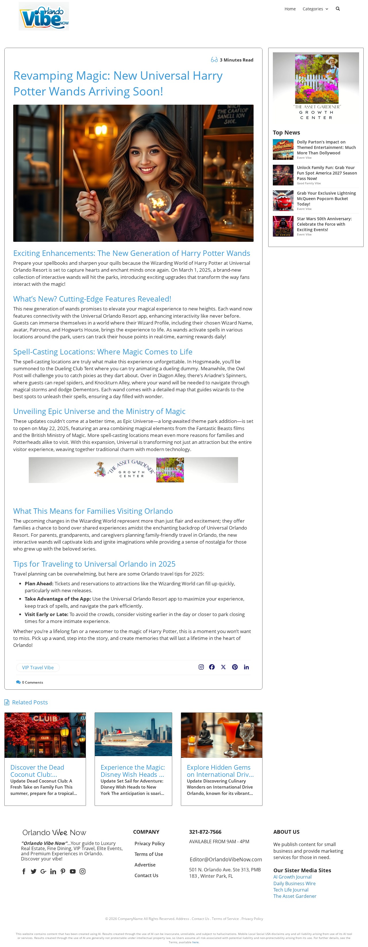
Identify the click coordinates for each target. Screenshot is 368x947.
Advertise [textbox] (145, 864)
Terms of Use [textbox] (149, 854)
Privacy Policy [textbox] (150, 843)
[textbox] (44, 34)
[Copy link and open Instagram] (201, 665)
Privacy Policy (252, 918)
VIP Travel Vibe (38, 667)
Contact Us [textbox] (146, 875)
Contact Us (200, 918)
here (195, 942)
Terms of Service (225, 918)
